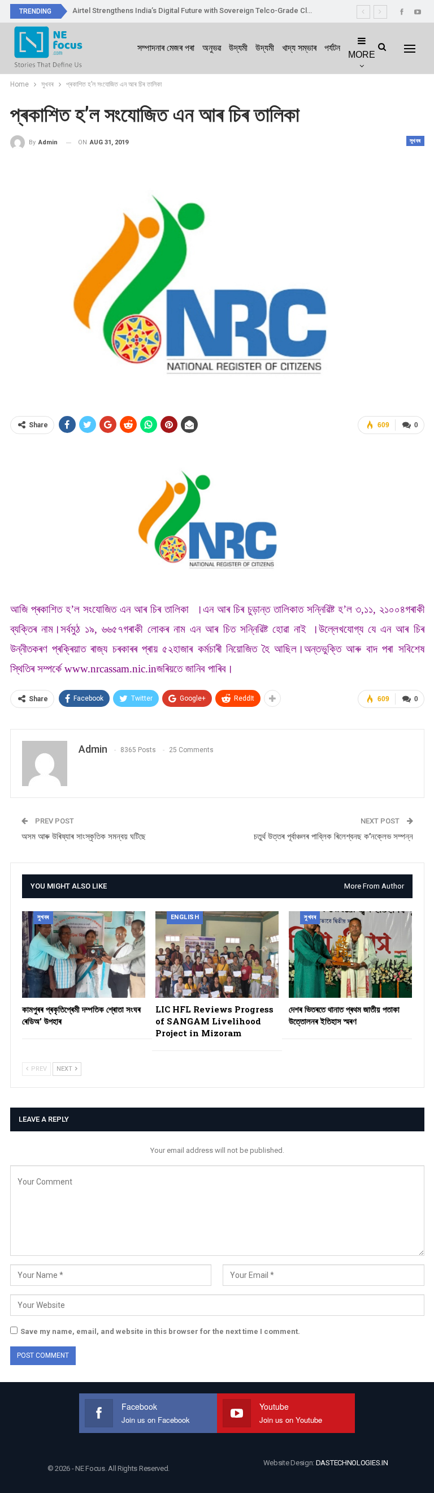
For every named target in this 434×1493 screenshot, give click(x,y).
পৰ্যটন (332, 48)
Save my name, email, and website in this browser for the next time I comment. (160, 1331)
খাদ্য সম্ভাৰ (299, 48)
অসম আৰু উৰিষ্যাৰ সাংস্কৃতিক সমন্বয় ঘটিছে (83, 836)
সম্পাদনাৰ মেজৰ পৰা (165, 48)
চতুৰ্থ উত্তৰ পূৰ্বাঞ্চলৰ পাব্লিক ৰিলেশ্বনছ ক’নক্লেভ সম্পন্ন (333, 836)
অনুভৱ (211, 48)
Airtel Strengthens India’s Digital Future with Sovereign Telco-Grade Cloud (196, 10)
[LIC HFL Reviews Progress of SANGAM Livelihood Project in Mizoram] (217, 954)
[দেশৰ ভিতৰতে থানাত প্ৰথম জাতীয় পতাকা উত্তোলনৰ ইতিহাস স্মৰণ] (350, 954)
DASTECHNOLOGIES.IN (352, 1462)
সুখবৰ (415, 141)
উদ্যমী (238, 48)
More (361, 54)
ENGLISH (185, 917)
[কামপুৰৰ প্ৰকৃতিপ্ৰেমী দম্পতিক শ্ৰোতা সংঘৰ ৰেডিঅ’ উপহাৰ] (83, 954)
